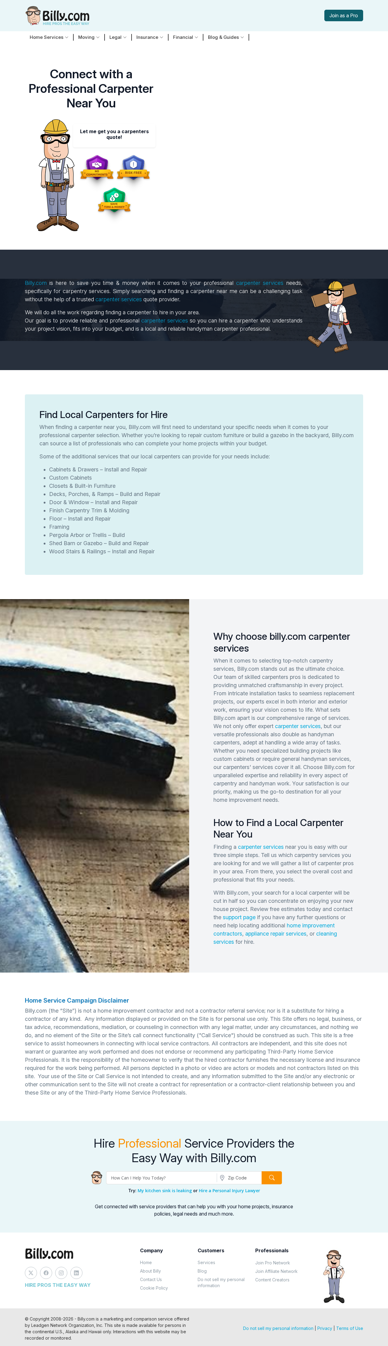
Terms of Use (349, 1328)
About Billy (150, 1270)
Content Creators (272, 1279)
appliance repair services (275, 933)
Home (146, 1262)
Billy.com (36, 283)
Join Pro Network (272, 1262)
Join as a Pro (343, 15)
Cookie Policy (154, 1287)
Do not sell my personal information (221, 1282)
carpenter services (260, 283)
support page (239, 917)
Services (206, 1262)
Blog (202, 1270)
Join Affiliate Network (276, 1271)
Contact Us (151, 1279)
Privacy (324, 1328)
